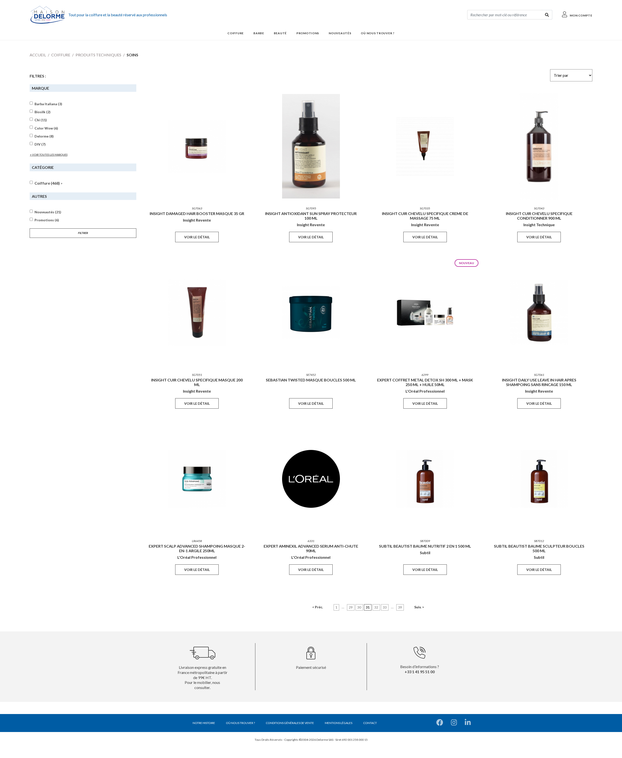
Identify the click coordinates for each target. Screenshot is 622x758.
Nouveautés (340, 33)
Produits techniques (98, 54)
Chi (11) (41, 120)
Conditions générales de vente (290, 723)
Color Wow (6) (46, 128)
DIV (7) (40, 144)
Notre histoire (204, 723)
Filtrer (83, 233)
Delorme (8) (44, 136)
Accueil (38, 54)
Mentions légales (338, 723)
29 (351, 607)
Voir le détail (197, 237)
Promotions (307, 33)
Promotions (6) (47, 220)
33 (385, 607)
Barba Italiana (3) (48, 104)
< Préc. (317, 607)
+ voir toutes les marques (49, 154)
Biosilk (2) (43, 112)
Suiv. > (419, 607)
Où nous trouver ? (377, 33)
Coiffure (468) (47, 183)
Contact (370, 723)
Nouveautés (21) (48, 212)
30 (359, 607)
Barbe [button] (258, 33)
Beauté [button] (280, 33)
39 (400, 607)
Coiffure (60, 54)
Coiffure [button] (235, 33)
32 (376, 607)
